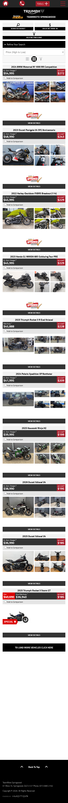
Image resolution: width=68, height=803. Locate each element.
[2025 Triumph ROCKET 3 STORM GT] (34, 615)
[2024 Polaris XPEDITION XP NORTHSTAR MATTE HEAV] (34, 399)
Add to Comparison (15, 78)
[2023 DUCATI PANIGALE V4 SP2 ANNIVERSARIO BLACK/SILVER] (34, 155)
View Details (34, 123)
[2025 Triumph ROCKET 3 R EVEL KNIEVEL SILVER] (34, 345)
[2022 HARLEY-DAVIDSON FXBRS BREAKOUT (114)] (34, 218)
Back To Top (34, 767)
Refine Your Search (14, 44)
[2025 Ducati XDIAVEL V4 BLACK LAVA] (34, 561)
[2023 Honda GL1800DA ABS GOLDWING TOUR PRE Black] (34, 281)
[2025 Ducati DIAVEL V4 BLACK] (34, 507)
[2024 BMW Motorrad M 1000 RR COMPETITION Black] (34, 91)
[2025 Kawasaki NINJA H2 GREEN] (34, 453)
